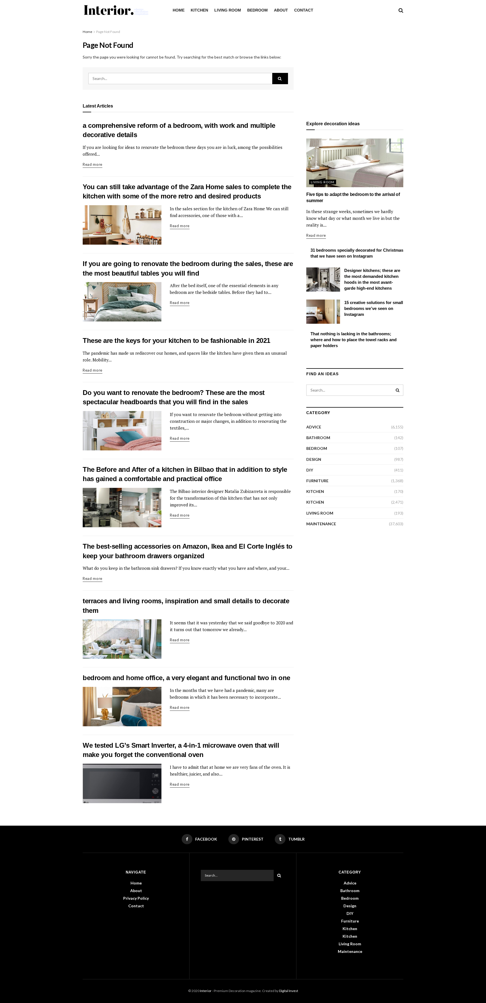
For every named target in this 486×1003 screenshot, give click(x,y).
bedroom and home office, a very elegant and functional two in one (186, 678)
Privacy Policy (136, 898)
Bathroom (318, 437)
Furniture (317, 480)
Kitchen (199, 10)
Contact (303, 10)
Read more (92, 164)
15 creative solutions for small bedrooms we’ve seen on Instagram (373, 308)
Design (313, 459)
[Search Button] (280, 78)
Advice (313, 427)
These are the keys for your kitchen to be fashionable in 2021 (176, 340)
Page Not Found (108, 32)
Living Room (227, 10)
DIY (309, 470)
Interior (206, 991)
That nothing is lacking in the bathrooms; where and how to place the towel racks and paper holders (353, 339)
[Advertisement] (354, 68)
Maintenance (321, 523)
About (281, 10)
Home (178, 10)
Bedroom (257, 10)
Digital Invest (288, 991)
